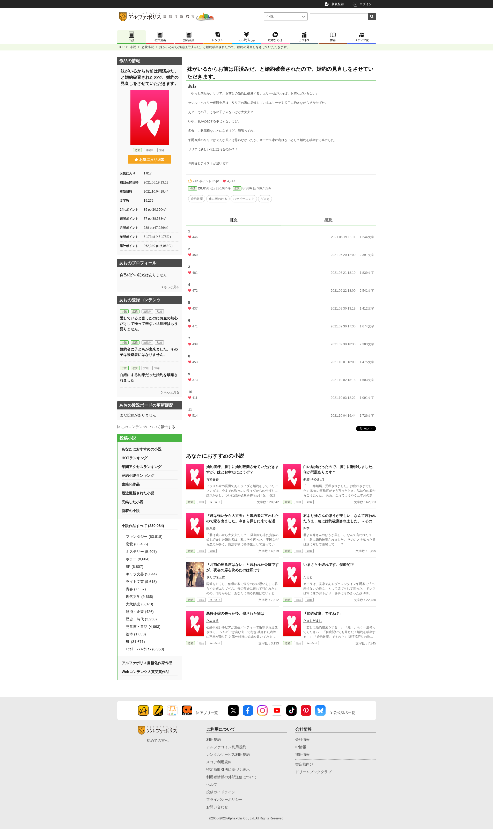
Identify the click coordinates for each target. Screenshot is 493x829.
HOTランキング (135, 458)
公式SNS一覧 (344, 713)
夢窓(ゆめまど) (313, 479)
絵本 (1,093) (136, 634)
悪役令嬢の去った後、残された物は (235, 613)
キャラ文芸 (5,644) (141, 574)
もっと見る (171, 287)
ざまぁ (265, 199)
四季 (306, 528)
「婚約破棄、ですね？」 (323, 613)
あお (192, 86)
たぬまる (212, 620)
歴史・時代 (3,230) (141, 619)
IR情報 (300, 747)
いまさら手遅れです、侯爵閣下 (328, 564)
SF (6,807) (134, 566)
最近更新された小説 (138, 493)
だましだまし (312, 620)
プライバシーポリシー (224, 799)
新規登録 (338, 4)
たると (308, 577)
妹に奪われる (218, 199)
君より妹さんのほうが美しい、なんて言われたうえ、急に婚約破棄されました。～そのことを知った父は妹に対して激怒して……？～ (339, 521)
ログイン (365, 4)
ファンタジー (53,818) (144, 536)
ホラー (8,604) (138, 559)
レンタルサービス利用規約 (228, 754)
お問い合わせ (217, 807)
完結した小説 (132, 502)
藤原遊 (211, 528)
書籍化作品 (131, 484)
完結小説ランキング (138, 475)
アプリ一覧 (209, 713)
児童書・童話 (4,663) (143, 627)
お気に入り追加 (152, 159)
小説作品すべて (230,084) (143, 526)
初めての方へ (157, 740)
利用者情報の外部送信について (231, 777)
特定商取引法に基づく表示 (228, 769)
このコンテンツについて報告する (148, 427)
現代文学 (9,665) (139, 597)
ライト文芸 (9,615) (141, 581)
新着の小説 (131, 511)
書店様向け (304, 764)
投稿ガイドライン (220, 792)
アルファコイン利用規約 (226, 747)
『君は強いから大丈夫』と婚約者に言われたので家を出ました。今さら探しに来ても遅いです (242, 521)
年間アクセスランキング (141, 467)
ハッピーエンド (244, 199)
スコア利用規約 (219, 762)
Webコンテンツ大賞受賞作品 (145, 672)
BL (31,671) (135, 642)
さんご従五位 (215, 577)
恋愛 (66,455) (137, 544)
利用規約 (213, 739)
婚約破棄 (196, 199)
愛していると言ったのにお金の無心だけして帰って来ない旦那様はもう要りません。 (149, 323)
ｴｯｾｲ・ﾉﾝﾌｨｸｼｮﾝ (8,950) (145, 649)
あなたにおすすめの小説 (141, 449)
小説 (133, 47)
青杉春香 (212, 479)
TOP (121, 47)
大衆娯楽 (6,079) (139, 604)
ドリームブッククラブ (313, 772)
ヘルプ (211, 784)
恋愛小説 (148, 47)
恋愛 (237, 188)
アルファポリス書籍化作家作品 (147, 663)
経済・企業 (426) (140, 612)
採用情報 (302, 754)
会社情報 (302, 739)
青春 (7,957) (136, 589)
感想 (328, 220)
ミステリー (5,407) (141, 551)
